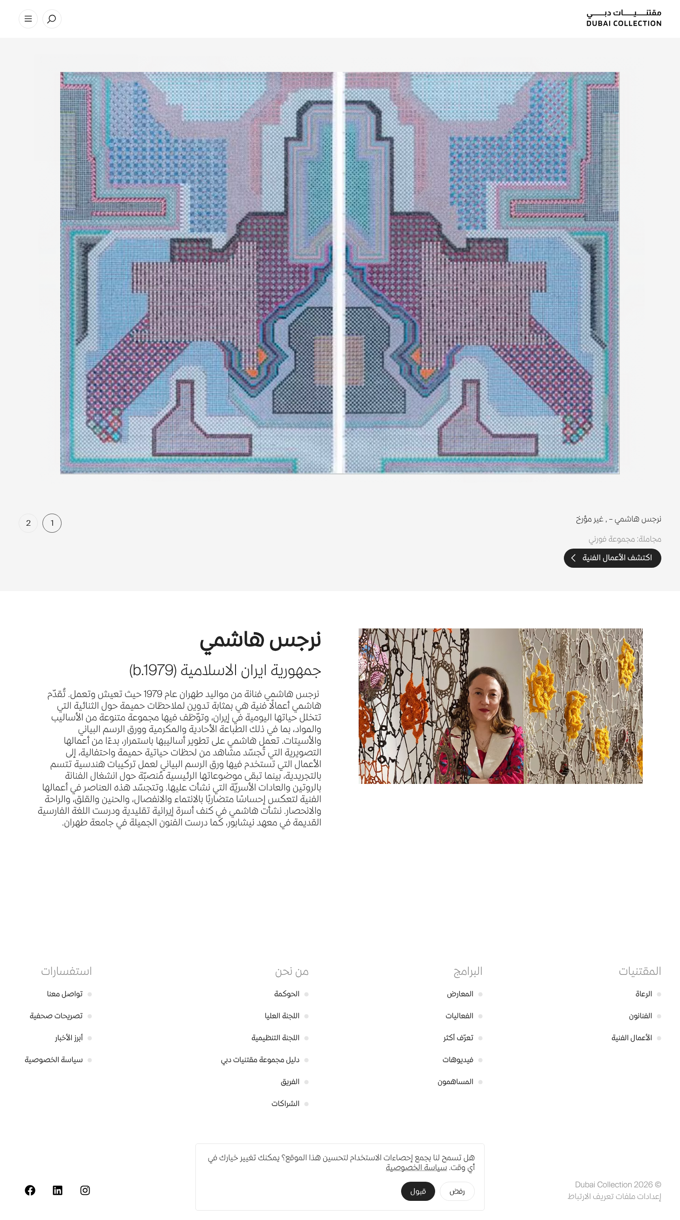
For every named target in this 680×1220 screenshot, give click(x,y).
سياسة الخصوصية (58, 1060)
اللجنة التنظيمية (280, 1038)
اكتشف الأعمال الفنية (617, 558)
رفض (457, 1191)
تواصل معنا (69, 994)
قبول (418, 1191)
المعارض (465, 994)
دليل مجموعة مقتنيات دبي (265, 1060)
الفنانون (645, 1016)
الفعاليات (463, 1016)
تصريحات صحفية (61, 1016)
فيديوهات (463, 1060)
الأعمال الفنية (636, 1038)
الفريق (295, 1081)
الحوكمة (291, 994)
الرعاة (648, 994)
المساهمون (459, 1081)
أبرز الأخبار (73, 1038)
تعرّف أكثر (463, 1038)
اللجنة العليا (286, 1016)
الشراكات (290, 1103)
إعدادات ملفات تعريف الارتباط (614, 1196)
